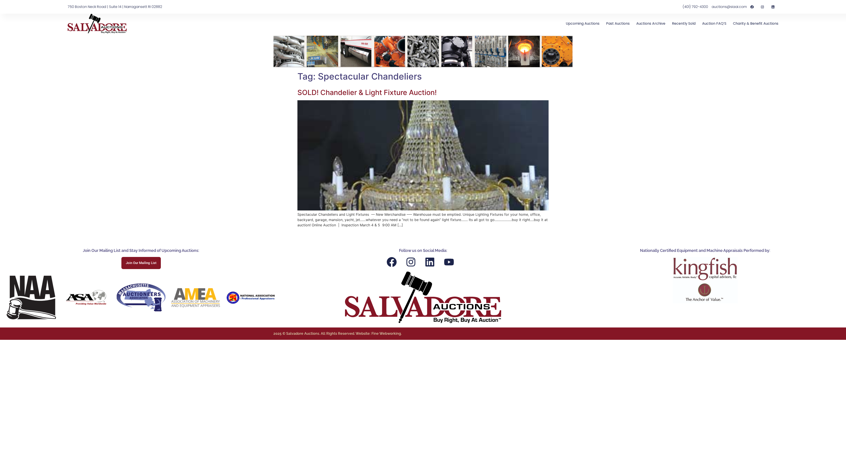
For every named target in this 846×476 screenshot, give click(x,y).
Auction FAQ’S (714, 23)
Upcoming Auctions (582, 23)
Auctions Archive (650, 23)
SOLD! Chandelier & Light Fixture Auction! (367, 92)
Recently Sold (684, 23)
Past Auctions (618, 23)
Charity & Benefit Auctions (755, 23)
